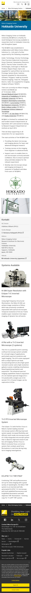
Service (4, 541)
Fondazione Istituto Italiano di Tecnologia (12, 110)
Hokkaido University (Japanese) (14, 258)
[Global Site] (25, 4)
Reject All (15, 585)
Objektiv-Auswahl (21, 553)
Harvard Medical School (10, 94)
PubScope (19, 556)
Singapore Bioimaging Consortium (14, 101)
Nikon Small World (7, 558)
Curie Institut (15, 103)
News (3, 539)
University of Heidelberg (10, 96)
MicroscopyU (20, 558)
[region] (15, 576)
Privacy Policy (18, 575)
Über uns (4, 536)
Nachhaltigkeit (13, 541)
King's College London (9, 107)
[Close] (29, 562)
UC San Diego (14, 114)
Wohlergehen (5, 544)
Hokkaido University (8, 98)
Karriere (26, 539)
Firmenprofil (17, 539)
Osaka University (10, 116)
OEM (26, 556)
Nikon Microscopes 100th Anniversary (12, 547)
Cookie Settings (15, 580)
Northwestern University (10, 105)
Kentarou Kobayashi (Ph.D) (13, 233)
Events (10, 539)
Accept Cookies (15, 590)
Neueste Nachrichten (8, 553)
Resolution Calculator (8, 556)
